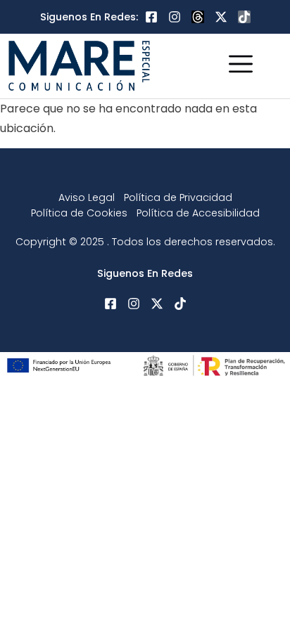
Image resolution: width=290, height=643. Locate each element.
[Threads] (197, 17)
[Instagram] (174, 17)
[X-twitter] (221, 17)
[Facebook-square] (151, 17)
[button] (240, 66)
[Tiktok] (244, 17)
